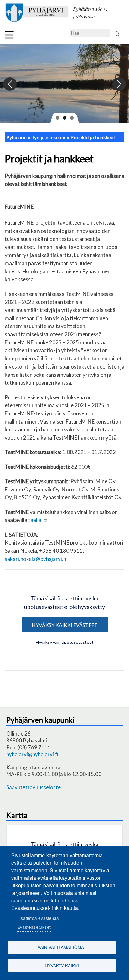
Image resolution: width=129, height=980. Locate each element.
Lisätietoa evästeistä (38, 918)
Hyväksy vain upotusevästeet (65, 642)
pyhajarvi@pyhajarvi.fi (32, 754)
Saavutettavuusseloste (33, 787)
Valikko (9, 35)
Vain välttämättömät (62, 947)
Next (119, 84)
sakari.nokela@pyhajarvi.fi (35, 559)
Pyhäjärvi (16, 137)
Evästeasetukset (34, 927)
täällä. (35, 520)
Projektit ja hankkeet (92, 137)
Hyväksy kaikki (62, 965)
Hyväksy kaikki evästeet (65, 625)
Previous (10, 84)
